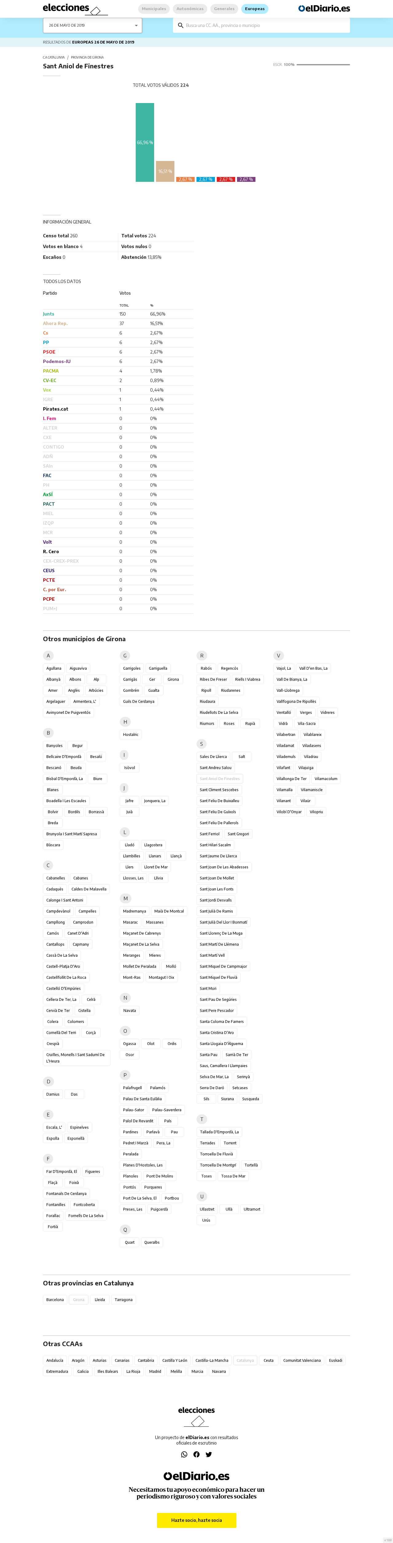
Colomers (76, 1021)
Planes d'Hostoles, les (143, 1165)
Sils (206, 1099)
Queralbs (152, 1242)
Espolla (53, 1138)
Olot (150, 1043)
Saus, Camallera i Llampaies (223, 1065)
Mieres (155, 955)
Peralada (130, 1154)
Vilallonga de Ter (291, 778)
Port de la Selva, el (140, 1198)
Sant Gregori (238, 834)
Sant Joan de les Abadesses (224, 867)
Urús (206, 1220)
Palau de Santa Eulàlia (142, 1099)
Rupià (250, 723)
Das (74, 1094)
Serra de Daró (212, 1087)
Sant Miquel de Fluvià (218, 977)
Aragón (78, 1360)
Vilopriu (316, 812)
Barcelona (55, 1299)
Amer (52, 690)
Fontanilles (55, 1204)
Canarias (122, 1360)
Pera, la (163, 1143)
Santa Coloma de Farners (222, 1021)
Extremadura (57, 1371)
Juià (129, 812)
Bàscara (53, 845)
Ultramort (252, 1209)
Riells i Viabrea (247, 679)
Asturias (100, 1360)
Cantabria (146, 1360)
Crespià (53, 1043)
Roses (229, 723)
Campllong (55, 922)
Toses (206, 1176)
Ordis (172, 1043)
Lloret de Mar (156, 867)
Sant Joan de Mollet (217, 878)
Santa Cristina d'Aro (217, 1032)
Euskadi (335, 1360)
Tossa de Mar (233, 1176)
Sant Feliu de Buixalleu (219, 800)
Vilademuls (286, 756)
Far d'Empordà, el (61, 1171)
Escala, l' (54, 1127)
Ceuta (269, 1360)
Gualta (153, 690)
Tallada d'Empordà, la (219, 1132)
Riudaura (207, 701)
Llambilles (131, 856)
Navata (129, 1010)
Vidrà (283, 723)
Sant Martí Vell (212, 955)
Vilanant (284, 800)
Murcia (197, 1371)
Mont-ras (132, 977)
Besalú (96, 756)
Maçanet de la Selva (141, 944)
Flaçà (52, 1182)
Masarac (130, 922)
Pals (168, 1121)
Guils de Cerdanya (138, 701)
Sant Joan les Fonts (217, 889)
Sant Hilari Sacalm (215, 845)
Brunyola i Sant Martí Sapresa (71, 834)
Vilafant (283, 767)
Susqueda (250, 1099)
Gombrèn (131, 690)
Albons (75, 679)
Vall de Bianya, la (292, 679)
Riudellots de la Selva (219, 712)
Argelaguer (55, 701)
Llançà (176, 856)
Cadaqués (54, 889)
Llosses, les (133, 878)
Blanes (53, 789)
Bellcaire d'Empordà (63, 756)
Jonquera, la (154, 800)
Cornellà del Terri (61, 1032)
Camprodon (83, 922)
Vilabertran (286, 734)
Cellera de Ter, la (61, 999)
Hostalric (130, 734)
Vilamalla (285, 789)
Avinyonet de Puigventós (68, 712)
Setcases (240, 1087)
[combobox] (266, 25)
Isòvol (129, 767)
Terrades (207, 1143)
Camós (53, 933)
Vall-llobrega (288, 690)
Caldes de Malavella (89, 889)
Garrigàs (130, 679)
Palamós (157, 1087)
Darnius (53, 1094)
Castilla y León (174, 1360)
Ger (152, 679)
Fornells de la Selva (85, 1215)
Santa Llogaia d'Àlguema (221, 1043)
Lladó (129, 845)
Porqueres (153, 1187)
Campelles (87, 911)
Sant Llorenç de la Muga (221, 933)
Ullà (229, 1209)
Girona (173, 679)
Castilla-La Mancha (212, 1360)
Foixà (74, 1182)
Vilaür (305, 800)
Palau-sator (133, 1110)
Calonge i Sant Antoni (64, 900)
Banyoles (54, 745)
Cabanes (80, 878)
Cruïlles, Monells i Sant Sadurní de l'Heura (75, 1057)
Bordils (74, 812)
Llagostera (153, 845)
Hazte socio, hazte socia (196, 1520)
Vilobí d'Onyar (289, 812)
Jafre (130, 800)
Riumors (207, 723)
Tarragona (124, 1299)
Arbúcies (96, 690)
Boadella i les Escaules (66, 800)
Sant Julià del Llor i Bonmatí (223, 922)
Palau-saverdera (166, 1110)
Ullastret (207, 1209)
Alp (96, 679)
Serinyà (243, 1076)
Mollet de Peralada (139, 966)
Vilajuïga (305, 767)
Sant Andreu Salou (216, 767)
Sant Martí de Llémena (219, 944)
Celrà (91, 999)
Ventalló (284, 712)
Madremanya (134, 911)
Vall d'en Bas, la (313, 668)
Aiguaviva (78, 668)
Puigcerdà (159, 1209)
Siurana (227, 1099)
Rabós (206, 668)
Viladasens (311, 745)
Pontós (129, 1187)
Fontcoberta (84, 1204)
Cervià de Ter (58, 1010)
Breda (53, 823)
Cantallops (55, 944)
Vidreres (328, 712)
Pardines (130, 1132)
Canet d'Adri (78, 933)
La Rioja (133, 1371)
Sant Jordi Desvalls (216, 900)
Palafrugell (132, 1087)
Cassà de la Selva (62, 955)
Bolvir (53, 812)
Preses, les (132, 1209)
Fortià (53, 1226)
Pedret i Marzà (135, 1143)
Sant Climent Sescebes (219, 789)
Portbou (172, 1198)
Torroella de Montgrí (218, 1165)
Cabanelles (55, 878)
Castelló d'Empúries (63, 988)
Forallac (53, 1215)
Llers (130, 867)
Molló (171, 966)
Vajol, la (284, 668)
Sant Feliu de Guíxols (218, 812)
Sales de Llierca (213, 756)
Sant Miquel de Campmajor (223, 966)
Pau (174, 1132)
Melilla (176, 1371)
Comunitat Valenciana (302, 1360)
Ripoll (206, 690)
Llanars (155, 856)
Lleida (100, 1299)
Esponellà (76, 1138)
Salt (242, 756)
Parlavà (153, 1132)
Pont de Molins (159, 1176)
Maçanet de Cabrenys (142, 933)
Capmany (81, 944)
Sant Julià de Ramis (216, 911)
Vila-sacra (307, 723)
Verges (306, 712)
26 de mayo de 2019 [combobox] (67, 25)
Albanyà (53, 679)
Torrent (230, 1143)
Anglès (74, 690)
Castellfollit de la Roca (66, 977)
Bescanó (53, 767)
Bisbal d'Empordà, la (64, 778)
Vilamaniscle (312, 789)
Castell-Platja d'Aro (63, 966)
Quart (129, 1242)
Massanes (155, 922)
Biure (97, 778)
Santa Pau (208, 1054)
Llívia (158, 878)
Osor (130, 1054)
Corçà (91, 1032)
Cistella (84, 1010)
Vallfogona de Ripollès (296, 701)
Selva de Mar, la (214, 1076)
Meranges (131, 955)
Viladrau (311, 756)
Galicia (83, 1371)
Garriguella (158, 668)
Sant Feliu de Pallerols (219, 823)
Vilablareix (312, 734)
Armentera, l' (84, 701)
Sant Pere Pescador (217, 1010)
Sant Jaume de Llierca (218, 856)
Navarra (219, 1371)
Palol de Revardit (138, 1121)
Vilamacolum (326, 778)
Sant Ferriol (210, 834)
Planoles (130, 1176)
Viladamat (285, 745)
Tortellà (251, 1165)
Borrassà (96, 812)
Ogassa (129, 1043)
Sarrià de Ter (237, 1054)
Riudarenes (230, 690)
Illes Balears (108, 1371)
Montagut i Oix (161, 977)
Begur (77, 745)
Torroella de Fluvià (216, 1154)
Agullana (53, 668)
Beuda (76, 767)
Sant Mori (208, 988)
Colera (52, 1021)
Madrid (155, 1371)
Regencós (229, 668)
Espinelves (79, 1127)
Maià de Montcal (169, 911)
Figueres (92, 1171)
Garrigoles (132, 668)
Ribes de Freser (213, 679)
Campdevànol (58, 911)
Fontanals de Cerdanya (66, 1193)
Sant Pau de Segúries (218, 999)
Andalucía (54, 1360)
